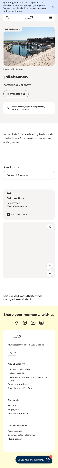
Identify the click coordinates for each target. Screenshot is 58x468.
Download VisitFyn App (20, 388)
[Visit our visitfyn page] (24, 322)
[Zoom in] (49, 265)
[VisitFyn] (16, 336)
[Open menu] (50, 17)
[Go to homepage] (29, 17)
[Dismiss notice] (53, 7)
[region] (29, 250)
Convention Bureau (18, 413)
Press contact (15, 431)
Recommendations (17, 384)
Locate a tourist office (19, 369)
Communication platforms (21, 435)
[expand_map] (50, 227)
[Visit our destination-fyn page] (41, 322)
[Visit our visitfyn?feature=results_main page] (33, 322)
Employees (13, 409)
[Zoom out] (49, 273)
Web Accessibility (17, 373)
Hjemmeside (14, 93)
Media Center (15, 439)
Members (13, 405)
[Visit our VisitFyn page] (16, 322)
